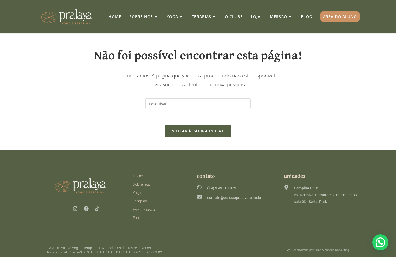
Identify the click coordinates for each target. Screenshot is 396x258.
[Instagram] (75, 208)
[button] (380, 242)
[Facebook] (86, 208)
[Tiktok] (97, 208)
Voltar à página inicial (198, 130)
